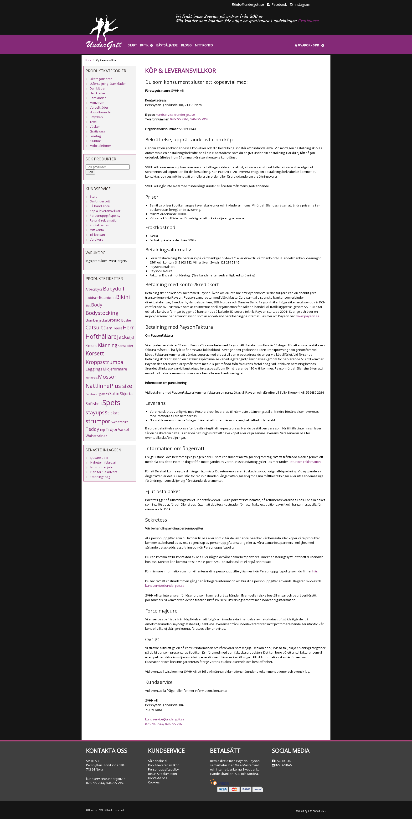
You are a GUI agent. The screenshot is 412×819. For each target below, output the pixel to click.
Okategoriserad (101, 79)
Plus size (121, 386)
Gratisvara (308, 20)
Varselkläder (99, 107)
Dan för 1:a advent (103, 472)
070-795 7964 (179, 119)
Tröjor (112, 429)
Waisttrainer (96, 436)
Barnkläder (98, 98)
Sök (90, 172)
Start (132, 45)
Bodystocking (102, 312)
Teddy (92, 429)
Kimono (92, 345)
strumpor (98, 421)
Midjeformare (115, 369)
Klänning (107, 345)
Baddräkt (92, 298)
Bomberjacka (96, 320)
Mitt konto (204, 45)
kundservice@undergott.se (175, 114)
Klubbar (95, 141)
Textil (93, 122)
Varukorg (96, 239)
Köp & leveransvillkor (105, 211)
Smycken (96, 117)
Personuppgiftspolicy (105, 215)
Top (102, 430)
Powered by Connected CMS (310, 811)
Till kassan (97, 234)
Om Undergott (100, 201)
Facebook (279, 4)
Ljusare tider (99, 457)
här (314, 571)
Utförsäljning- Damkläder (108, 83)
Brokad (114, 320)
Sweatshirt (119, 421)
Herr (128, 327)
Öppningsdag (100, 477)
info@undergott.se (249, 4)
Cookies (154, 782)
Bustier (126, 320)
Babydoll (113, 288)
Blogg (186, 45)
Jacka (123, 336)
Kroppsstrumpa (104, 362)
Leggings (94, 369)
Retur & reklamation (104, 220)
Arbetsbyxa (94, 289)
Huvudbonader (101, 112)
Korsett (95, 353)
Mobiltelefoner (100, 145)
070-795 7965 (199, 119)
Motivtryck (97, 102)
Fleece (117, 328)
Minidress (92, 377)
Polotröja (91, 394)
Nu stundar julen (102, 467)
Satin (114, 393)
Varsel (123, 429)
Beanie (105, 297)
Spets (111, 402)
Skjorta (126, 393)
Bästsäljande (167, 45)
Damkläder (98, 88)
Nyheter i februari (103, 462)
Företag (95, 136)
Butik (144, 45)
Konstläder (125, 345)
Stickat (112, 413)
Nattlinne (97, 386)
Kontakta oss (99, 225)
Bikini (123, 296)
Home (88, 60)
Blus (88, 305)
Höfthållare (101, 336)
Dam (107, 328)
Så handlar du (100, 206)
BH (114, 298)
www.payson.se (307, 316)
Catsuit (94, 327)
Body (96, 304)
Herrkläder (97, 93)
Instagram (302, 4)
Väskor (95, 126)
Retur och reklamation (305, 462)
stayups (95, 412)
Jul (132, 337)
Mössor (107, 376)
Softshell (94, 403)
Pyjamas (103, 394)
